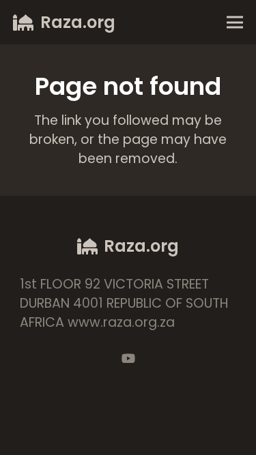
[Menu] (234, 22)
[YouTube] (128, 358)
